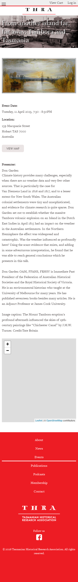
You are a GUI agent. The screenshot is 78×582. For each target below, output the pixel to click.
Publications (39, 465)
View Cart (56, 2)
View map (12, 148)
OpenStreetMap (54, 420)
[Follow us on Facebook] (39, 540)
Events (39, 457)
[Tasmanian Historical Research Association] (39, 13)
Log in (72, 2)
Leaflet (38, 420)
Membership (39, 483)
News (39, 448)
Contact (39, 491)
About (39, 440)
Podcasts (39, 474)
